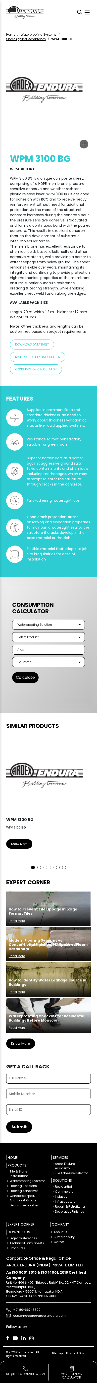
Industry (61, 1196)
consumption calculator (71, 1376)
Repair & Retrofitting (70, 1206)
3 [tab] (45, 867)
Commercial (64, 1191)
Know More (19, 844)
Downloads (19, 1232)
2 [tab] (39, 867)
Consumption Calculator (36, 369)
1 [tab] (33, 867)
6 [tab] (64, 867)
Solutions (62, 1180)
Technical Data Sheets (27, 1243)
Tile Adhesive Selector (71, 1173)
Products (17, 1165)
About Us (60, 1232)
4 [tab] (51, 867)
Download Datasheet (32, 344)
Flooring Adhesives (24, 1191)
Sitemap (57, 1353)
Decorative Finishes (24, 1205)
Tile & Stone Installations (19, 1173)
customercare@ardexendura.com (39, 1316)
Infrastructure (65, 1201)
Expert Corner (21, 1224)
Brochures (17, 1248)
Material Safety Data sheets (37, 357)
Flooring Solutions (23, 1186)
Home (10, 34)
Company (60, 1224)
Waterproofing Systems (38, 34)
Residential (63, 1186)
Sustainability (64, 1237)
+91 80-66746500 (27, 1310)
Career (59, 1242)
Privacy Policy (75, 1353)
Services (60, 1157)
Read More (17, 921)
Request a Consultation (25, 1374)
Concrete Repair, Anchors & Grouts (23, 1198)
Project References (23, 1238)
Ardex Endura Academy (65, 1166)
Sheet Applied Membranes (26, 39)
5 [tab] (58, 867)
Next (83, 802)
